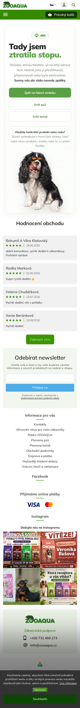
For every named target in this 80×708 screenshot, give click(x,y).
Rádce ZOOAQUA (40, 435)
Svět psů (40, 105)
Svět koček (40, 116)
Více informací (68, 683)
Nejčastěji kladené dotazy (40, 461)
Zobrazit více (40, 339)
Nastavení (40, 689)
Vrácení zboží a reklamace (40, 466)
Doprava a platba (40, 456)
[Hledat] (73, 4)
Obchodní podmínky (40, 451)
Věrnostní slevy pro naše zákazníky (40, 429)
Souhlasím (40, 699)
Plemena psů (40, 440)
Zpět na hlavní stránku (40, 93)
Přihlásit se (40, 387)
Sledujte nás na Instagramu (40, 527)
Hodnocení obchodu (40, 223)
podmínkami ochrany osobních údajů (40, 398)
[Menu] (5, 14)
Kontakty (40, 424)
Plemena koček (40, 445)
